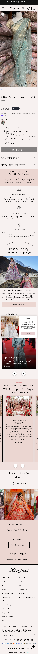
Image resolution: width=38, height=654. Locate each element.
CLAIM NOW (28, 333)
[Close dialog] (35, 317)
